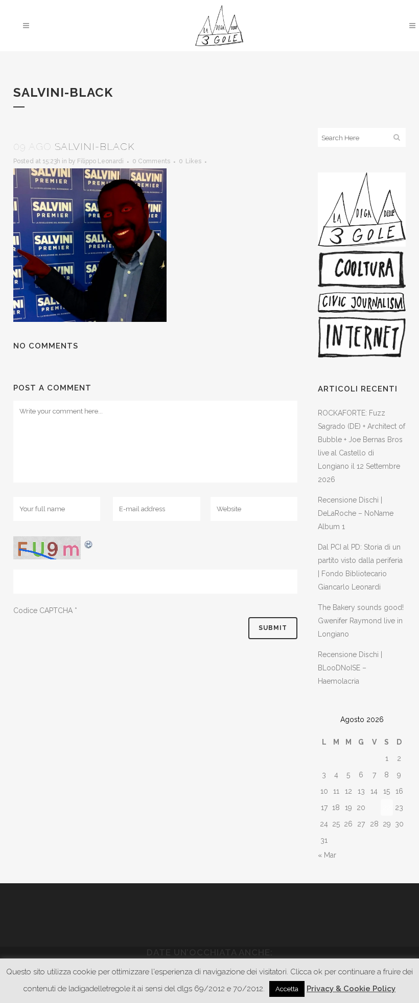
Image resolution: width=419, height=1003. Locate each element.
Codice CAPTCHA (43, 610)
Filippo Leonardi (100, 161)
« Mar (327, 855)
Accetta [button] (286, 989)
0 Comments (151, 161)
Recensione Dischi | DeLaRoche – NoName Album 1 (355, 513)
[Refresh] (89, 543)
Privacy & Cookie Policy (351, 988)
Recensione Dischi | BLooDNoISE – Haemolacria (350, 667)
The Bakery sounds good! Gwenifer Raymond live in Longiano (361, 620)
